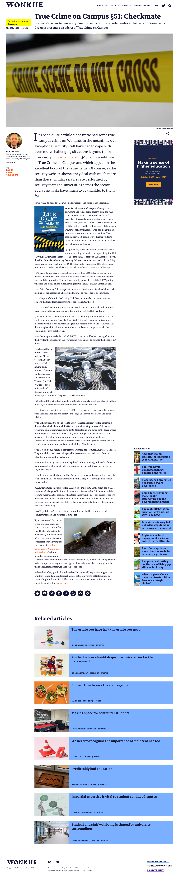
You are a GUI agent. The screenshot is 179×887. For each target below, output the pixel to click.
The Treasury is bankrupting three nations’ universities (154, 470)
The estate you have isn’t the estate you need (106, 629)
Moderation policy (158, 861)
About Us (101, 5)
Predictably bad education (92, 768)
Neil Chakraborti (79, 673)
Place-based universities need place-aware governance (156, 483)
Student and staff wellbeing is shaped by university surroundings (111, 826)
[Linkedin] (56, 861)
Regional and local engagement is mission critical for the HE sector (156, 538)
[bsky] (163, 5)
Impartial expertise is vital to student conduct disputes (114, 796)
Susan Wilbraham (80, 840)
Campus (10, 172)
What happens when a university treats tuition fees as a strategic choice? (156, 579)
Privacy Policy (155, 870)
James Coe (76, 701)
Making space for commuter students (100, 713)
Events (115, 5)
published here (64, 157)
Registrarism (12, 28)
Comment (89, 645)
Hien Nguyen (77, 645)
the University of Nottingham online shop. (47, 548)
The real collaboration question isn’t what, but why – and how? (155, 512)
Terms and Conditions (159, 866)
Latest (126, 5)
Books (9, 170)
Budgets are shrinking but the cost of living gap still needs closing (156, 564)
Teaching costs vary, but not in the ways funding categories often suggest (156, 525)
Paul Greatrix (12, 151)
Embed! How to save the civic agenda (99, 685)
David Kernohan (79, 785)
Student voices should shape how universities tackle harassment (112, 659)
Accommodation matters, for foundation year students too (156, 457)
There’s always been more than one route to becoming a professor (156, 551)
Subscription (141, 5)
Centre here (61, 583)
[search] (169, 5)
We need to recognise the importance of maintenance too (115, 741)
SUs (155, 5)
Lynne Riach (77, 812)
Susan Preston (78, 729)
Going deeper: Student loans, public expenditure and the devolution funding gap (156, 497)
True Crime (12, 175)
